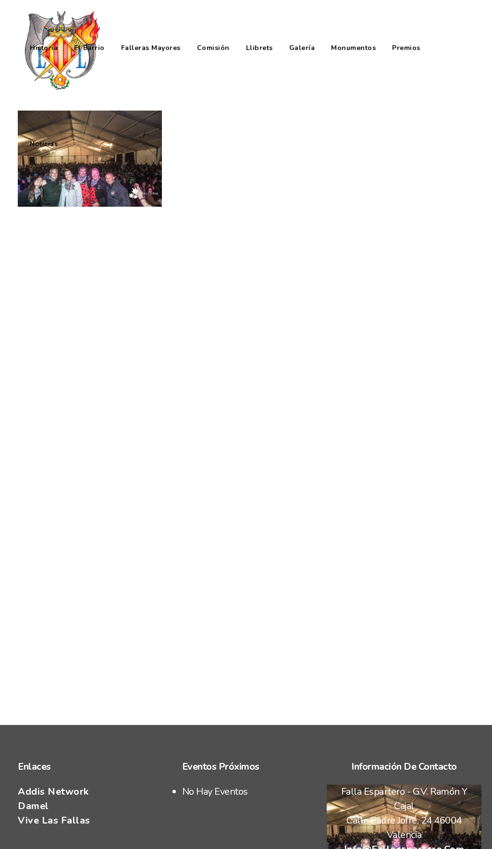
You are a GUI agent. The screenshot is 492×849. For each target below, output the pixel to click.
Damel (33, 805)
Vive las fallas (54, 820)
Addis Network (53, 791)
